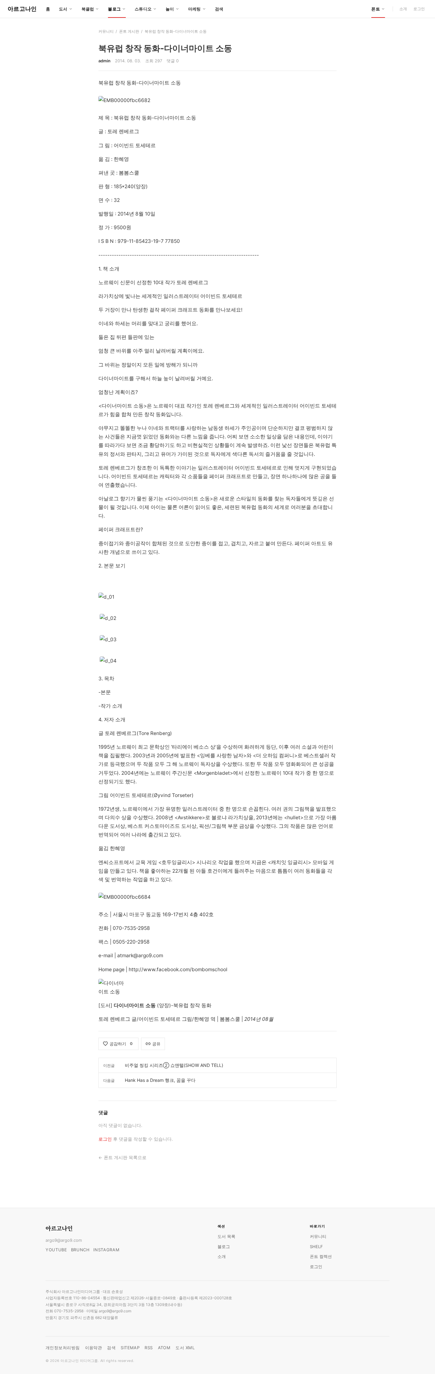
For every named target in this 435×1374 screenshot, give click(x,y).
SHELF (316, 1246)
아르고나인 (22, 8)
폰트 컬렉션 (321, 1256)
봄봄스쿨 (230, 1019)
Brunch (80, 1249)
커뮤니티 (106, 31)
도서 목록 (226, 1236)
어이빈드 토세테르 (160, 1019)
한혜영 (201, 1019)
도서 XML (185, 1347)
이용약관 (93, 1347)
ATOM (164, 1347)
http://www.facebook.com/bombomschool (178, 969)
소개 (403, 8)
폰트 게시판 (129, 31)
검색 (219, 8)
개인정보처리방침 (63, 1347)
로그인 (419, 8)
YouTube (56, 1249)
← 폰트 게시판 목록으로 (122, 1157)
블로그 (224, 1246)
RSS (149, 1347)
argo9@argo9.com (64, 1240)
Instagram (106, 1249)
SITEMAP (130, 1347)
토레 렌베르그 (114, 1019)
